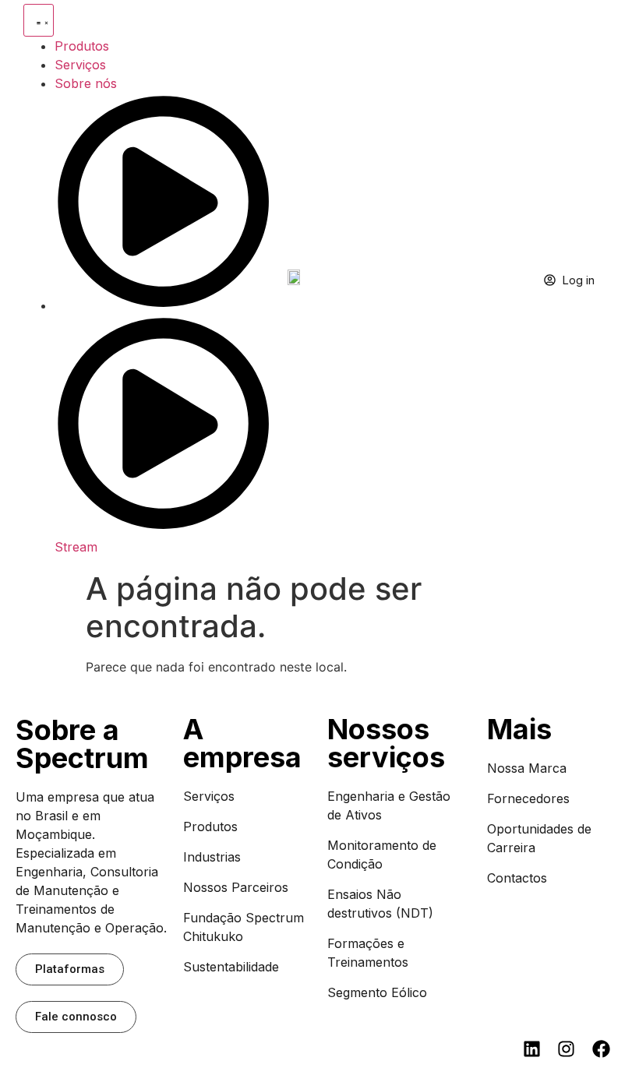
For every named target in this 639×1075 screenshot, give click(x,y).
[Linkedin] (531, 1049)
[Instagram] (566, 1049)
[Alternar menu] (38, 20)
